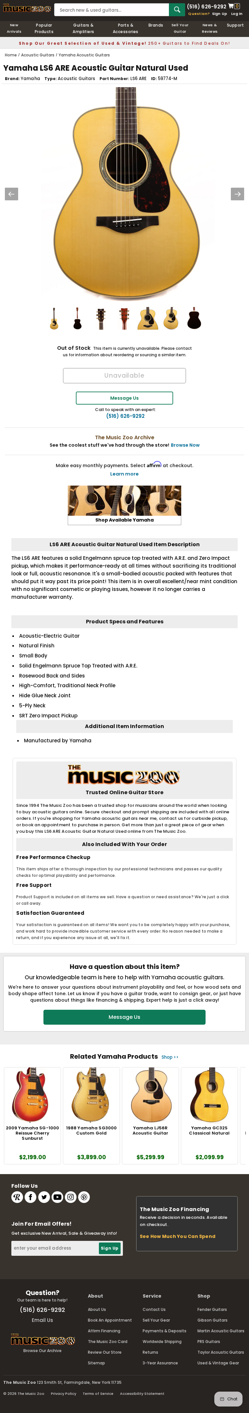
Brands (155, 25)
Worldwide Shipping (162, 1341)
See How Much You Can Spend (177, 1236)
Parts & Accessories (125, 28)
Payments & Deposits (164, 1331)
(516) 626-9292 (206, 6)
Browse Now (185, 445)
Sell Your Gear (156, 1320)
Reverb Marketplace (17, 1197)
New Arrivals (14, 28)
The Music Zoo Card (107, 1341)
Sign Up (219, 13)
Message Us (124, 398)
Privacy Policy (63, 1393)
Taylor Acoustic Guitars (220, 1352)
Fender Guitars (212, 1309)
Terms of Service (98, 1393)
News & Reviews (210, 28)
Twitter (44, 1197)
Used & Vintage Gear (218, 1363)
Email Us (42, 1320)
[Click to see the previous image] (11, 194)
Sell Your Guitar (180, 28)
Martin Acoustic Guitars (220, 1331)
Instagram (71, 1197)
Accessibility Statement (142, 1393)
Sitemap (96, 1363)
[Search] (177, 9)
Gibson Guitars (212, 1320)
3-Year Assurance (160, 1363)
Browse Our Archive (42, 1350)
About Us (97, 1309)
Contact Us (154, 1309)
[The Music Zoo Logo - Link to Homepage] (27, 7)
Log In (237, 13)
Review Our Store (105, 1352)
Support (235, 25)
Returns (150, 1352)
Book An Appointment (110, 1320)
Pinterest (84, 1197)
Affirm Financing (104, 1331)
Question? (199, 13)
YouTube (57, 1197)
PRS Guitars (208, 1341)
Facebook (30, 1197)
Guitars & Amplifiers (83, 28)
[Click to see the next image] (237, 194)
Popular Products (44, 28)
